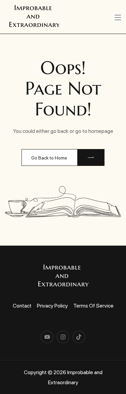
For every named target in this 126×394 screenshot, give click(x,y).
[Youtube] (47, 337)
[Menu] (118, 17)
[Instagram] (63, 337)
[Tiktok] (79, 337)
